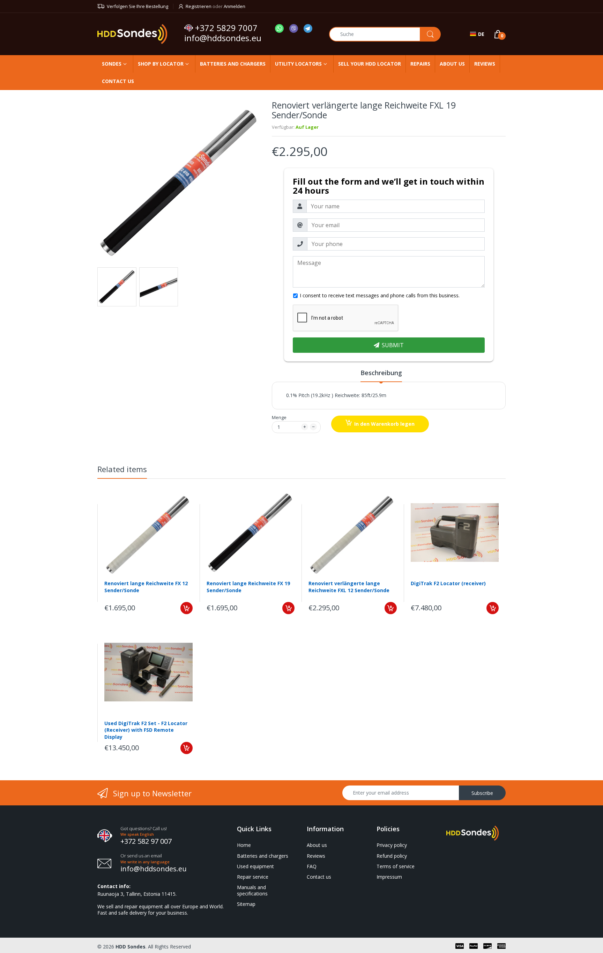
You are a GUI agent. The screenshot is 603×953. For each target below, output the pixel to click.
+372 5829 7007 (226, 28)
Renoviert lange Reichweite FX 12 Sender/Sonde (146, 587)
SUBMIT (393, 345)
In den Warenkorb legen (384, 423)
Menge (279, 417)
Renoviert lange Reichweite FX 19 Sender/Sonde (248, 587)
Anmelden (234, 6)
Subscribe (482, 793)
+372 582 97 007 (146, 841)
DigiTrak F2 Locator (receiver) (448, 583)
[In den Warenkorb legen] (186, 608)
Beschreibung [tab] (381, 372)
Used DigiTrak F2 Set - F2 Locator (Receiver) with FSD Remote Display (145, 730)
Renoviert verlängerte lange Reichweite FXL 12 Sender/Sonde (348, 587)
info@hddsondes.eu (223, 38)
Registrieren (198, 6)
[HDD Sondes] (138, 34)
